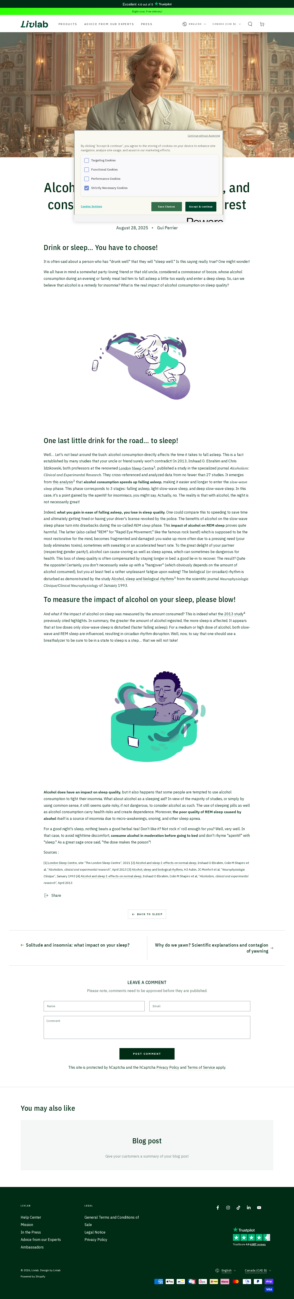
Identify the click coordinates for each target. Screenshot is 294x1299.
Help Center (31, 1217)
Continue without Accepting (204, 135)
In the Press (31, 1232)
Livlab (35, 1270)
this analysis (63, 482)
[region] (148, 176)
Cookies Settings (91, 206)
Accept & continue (201, 206)
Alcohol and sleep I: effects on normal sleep (166, 863)
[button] (250, 24)
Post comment (147, 1053)
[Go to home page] (34, 24)
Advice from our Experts (41, 1239)
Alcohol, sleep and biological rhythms (142, 578)
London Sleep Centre (136, 468)
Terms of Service (201, 1067)
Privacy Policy (167, 1067)
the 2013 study (230, 614)
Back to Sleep (150, 914)
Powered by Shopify (33, 1276)
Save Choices (166, 206)
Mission (27, 1224)
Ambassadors (32, 1247)
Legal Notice (95, 1232)
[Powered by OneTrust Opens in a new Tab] (203, 219)
